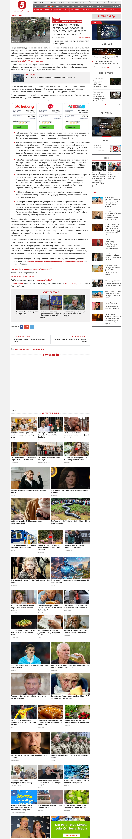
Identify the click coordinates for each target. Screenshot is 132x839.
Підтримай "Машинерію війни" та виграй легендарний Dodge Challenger (100, 83)
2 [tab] (105, 67)
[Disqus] (50, 384)
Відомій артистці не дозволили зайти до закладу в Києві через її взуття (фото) (113, 256)
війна (17, 349)
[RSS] (119, 2)
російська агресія (37, 349)
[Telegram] (97, 2)
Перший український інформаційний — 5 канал (22, 6)
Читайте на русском (83, 37)
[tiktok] (93, 2)
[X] (104, 2)
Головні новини (17, 284)
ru (83, 2)
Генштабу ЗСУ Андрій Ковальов (30, 61)
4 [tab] (111, 67)
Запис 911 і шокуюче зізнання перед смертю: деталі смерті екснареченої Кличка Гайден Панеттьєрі (113, 215)
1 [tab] (102, 67)
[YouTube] (115, 2)
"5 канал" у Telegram (72, 284)
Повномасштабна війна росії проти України (67, 21)
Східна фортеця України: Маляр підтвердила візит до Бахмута (50, 77)
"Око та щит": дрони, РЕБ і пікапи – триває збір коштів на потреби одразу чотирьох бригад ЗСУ (100, 98)
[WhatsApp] (101, 2)
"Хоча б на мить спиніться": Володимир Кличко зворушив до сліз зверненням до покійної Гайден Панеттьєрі (113, 201)
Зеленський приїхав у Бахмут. (23, 276)
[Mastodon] (108, 2)
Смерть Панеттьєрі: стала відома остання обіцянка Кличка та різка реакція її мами (112, 305)
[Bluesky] (112, 2)
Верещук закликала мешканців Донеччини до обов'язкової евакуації (55, 261)
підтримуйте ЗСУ (44, 280)
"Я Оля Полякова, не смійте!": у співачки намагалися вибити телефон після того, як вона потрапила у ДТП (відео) (112, 229)
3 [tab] (108, 67)
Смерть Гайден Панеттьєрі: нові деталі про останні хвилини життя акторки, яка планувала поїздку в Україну (113, 319)
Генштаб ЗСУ (25, 349)
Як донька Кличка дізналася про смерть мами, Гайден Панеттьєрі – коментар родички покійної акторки (113, 270)
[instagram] (90, 2)
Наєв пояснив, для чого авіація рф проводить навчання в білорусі (74, 314)
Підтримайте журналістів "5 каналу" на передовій (31, 269)
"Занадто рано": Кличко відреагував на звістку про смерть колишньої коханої (113, 294)
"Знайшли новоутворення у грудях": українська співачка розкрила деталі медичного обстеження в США (111, 243)
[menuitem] (37, 6)
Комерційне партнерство (97, 146)
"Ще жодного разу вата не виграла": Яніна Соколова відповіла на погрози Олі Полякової (113, 282)
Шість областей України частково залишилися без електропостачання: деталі (106, 59)
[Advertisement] (50, 116)
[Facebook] (86, 2)
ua (80, 2)
